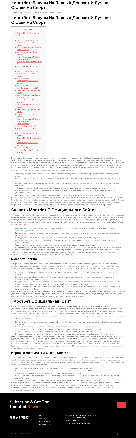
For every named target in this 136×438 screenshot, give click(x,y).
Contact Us (100, 5)
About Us (62, 5)
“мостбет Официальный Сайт (28, 40)
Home (53, 5)
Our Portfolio (88, 5)
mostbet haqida (30, 224)
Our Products (74, 5)
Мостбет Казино (23, 38)
